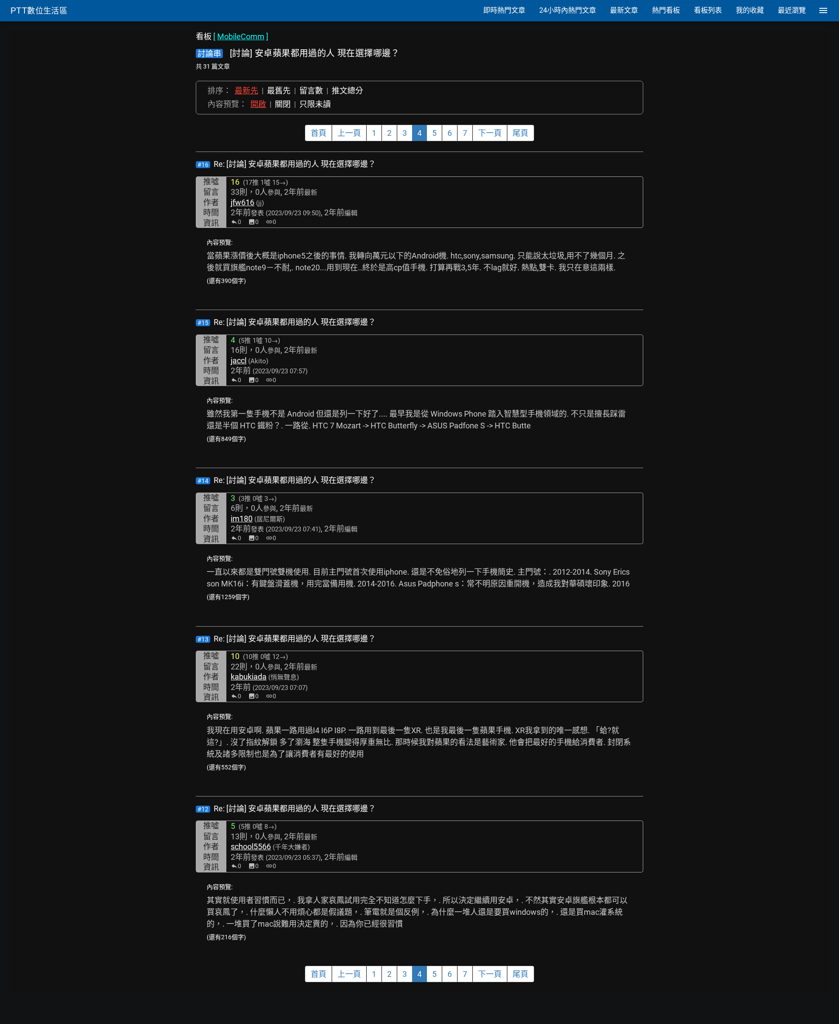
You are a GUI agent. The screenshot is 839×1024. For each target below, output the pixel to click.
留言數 (311, 90)
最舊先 (279, 90)
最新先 (246, 90)
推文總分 (347, 90)
